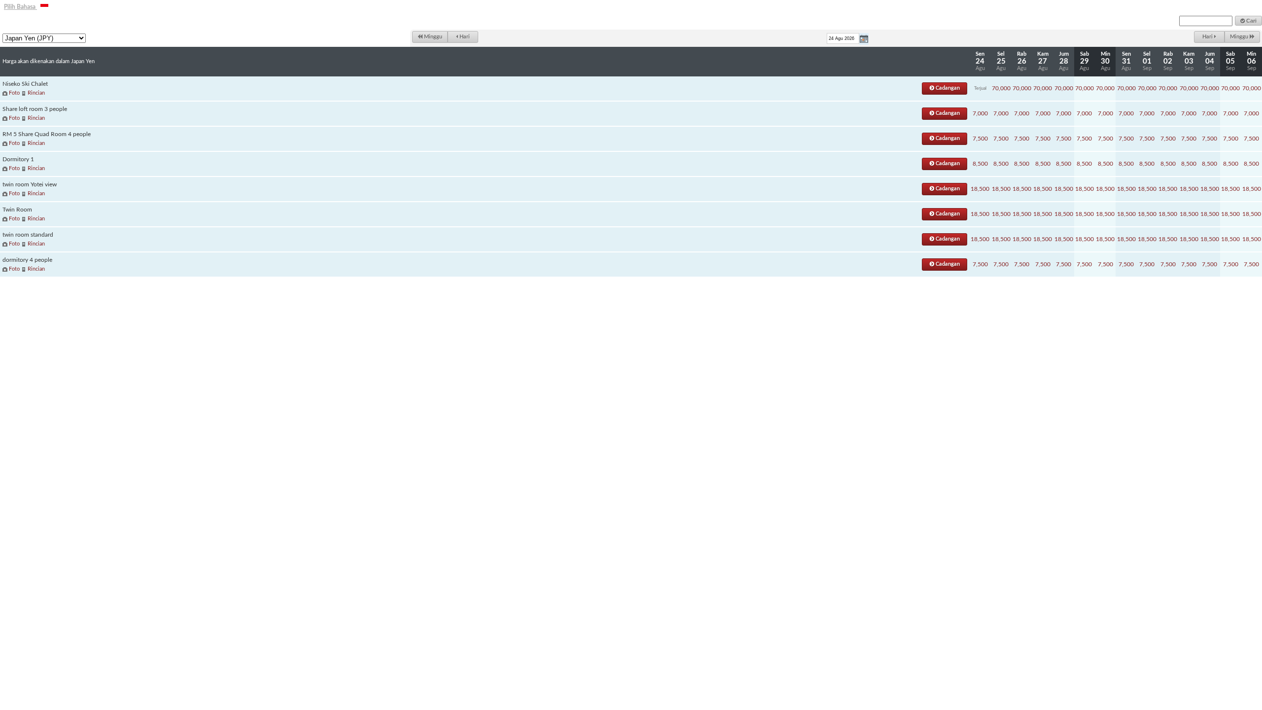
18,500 (980, 189)
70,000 (1001, 88)
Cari (1251, 21)
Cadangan (947, 88)
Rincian (36, 93)
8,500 (980, 164)
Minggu (432, 36)
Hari (464, 36)
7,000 (980, 113)
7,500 (980, 139)
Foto (14, 93)
